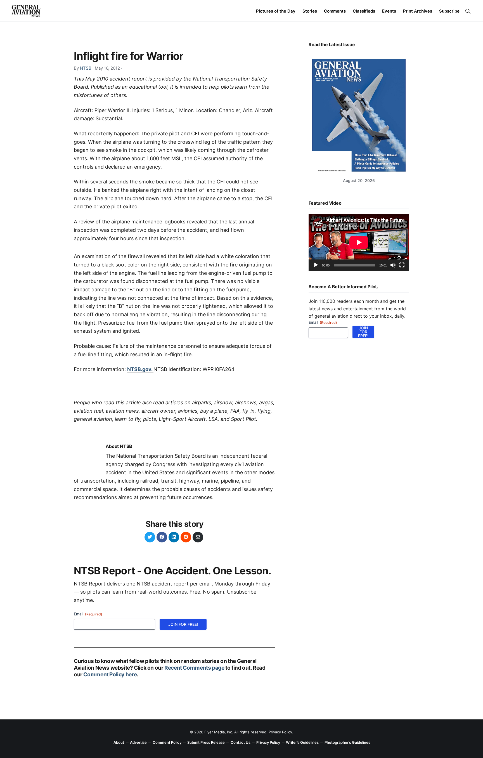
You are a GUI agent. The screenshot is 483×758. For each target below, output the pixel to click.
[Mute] (393, 265)
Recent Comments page (194, 667)
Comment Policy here (110, 674)
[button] (468, 11)
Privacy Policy (280, 732)
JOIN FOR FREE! (183, 624)
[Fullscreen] (402, 265)
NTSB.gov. (140, 369)
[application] (359, 242)
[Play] (316, 265)
